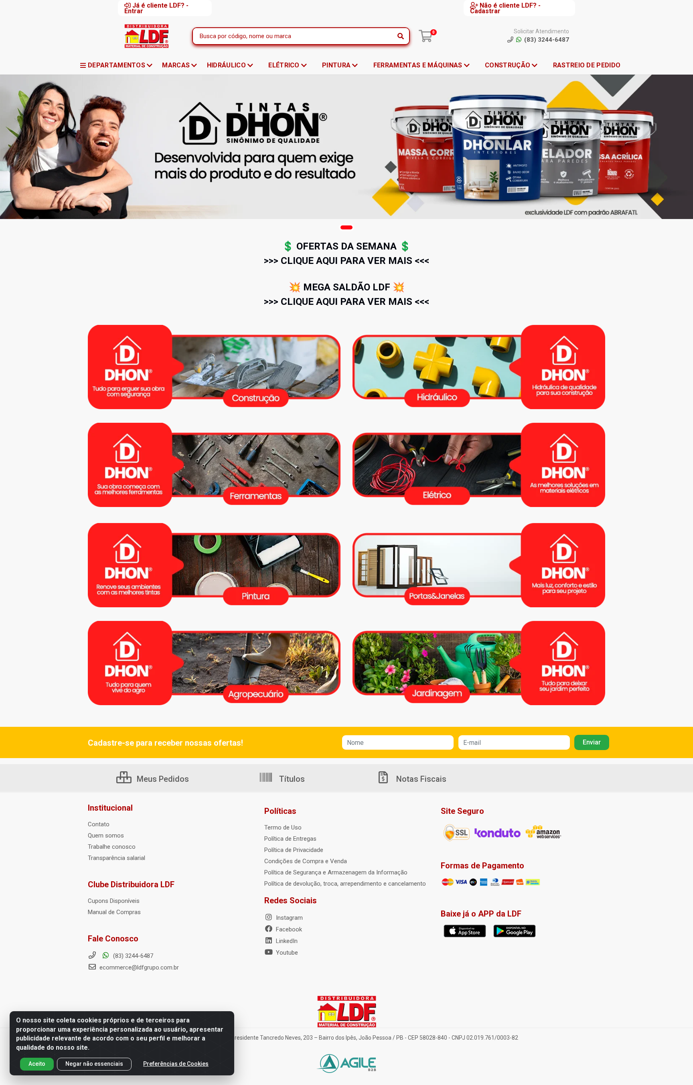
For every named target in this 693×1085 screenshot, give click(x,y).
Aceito (36, 1064)
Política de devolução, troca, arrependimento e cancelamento (345, 883)
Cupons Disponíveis (114, 901)
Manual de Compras (114, 912)
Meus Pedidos (162, 779)
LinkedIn (286, 941)
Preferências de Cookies (176, 1064)
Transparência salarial (116, 858)
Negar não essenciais (94, 1064)
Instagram (288, 917)
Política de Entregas (290, 838)
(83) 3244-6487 (132, 955)
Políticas (280, 811)
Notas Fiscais (420, 779)
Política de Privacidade (293, 850)
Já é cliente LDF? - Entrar (156, 8)
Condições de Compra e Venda (305, 861)
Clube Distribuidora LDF (131, 884)
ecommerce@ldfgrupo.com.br (138, 967)
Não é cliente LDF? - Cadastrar (505, 8)
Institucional (110, 808)
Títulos (291, 779)
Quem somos (106, 835)
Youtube (286, 952)
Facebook (288, 929)
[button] (346, 227)
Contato (98, 824)
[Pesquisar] (400, 36)
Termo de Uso (283, 827)
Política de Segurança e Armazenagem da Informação (335, 872)
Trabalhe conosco (112, 846)
